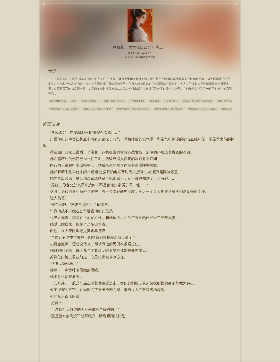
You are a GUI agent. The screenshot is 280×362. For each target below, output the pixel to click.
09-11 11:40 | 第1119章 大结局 (140, 57)
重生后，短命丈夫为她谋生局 (197, 101)
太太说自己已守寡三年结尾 (169, 109)
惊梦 (130, 53)
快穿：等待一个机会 (114, 101)
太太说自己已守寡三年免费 (98, 109)
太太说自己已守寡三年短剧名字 (133, 109)
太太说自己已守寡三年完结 (64, 109)
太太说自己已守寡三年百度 (202, 109)
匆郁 (73, 101)
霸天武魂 (154, 101)
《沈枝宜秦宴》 (137, 101)
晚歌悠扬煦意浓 (58, 101)
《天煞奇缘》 (171, 101)
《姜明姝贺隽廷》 (90, 101)
